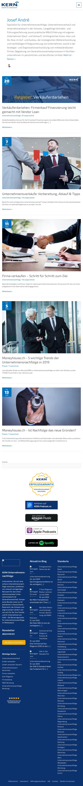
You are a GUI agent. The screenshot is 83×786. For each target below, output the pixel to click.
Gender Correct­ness (67, 781)
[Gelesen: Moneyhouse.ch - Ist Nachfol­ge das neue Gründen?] (41, 406)
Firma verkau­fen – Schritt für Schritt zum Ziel (35, 276)
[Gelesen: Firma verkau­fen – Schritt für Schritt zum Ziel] (41, 245)
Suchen (5, 462)
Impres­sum (24, 781)
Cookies (55, 781)
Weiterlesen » (7, 127)
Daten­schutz (13, 781)
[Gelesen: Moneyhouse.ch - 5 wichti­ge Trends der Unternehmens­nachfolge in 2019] (41, 327)
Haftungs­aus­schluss (38, 781)
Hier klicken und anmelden (14, 642)
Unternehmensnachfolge (11, 115)
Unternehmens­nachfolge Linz (69, 675)
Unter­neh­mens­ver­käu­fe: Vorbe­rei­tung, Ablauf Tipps (41, 194)
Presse (4, 366)
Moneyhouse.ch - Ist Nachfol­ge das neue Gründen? (39, 430)
